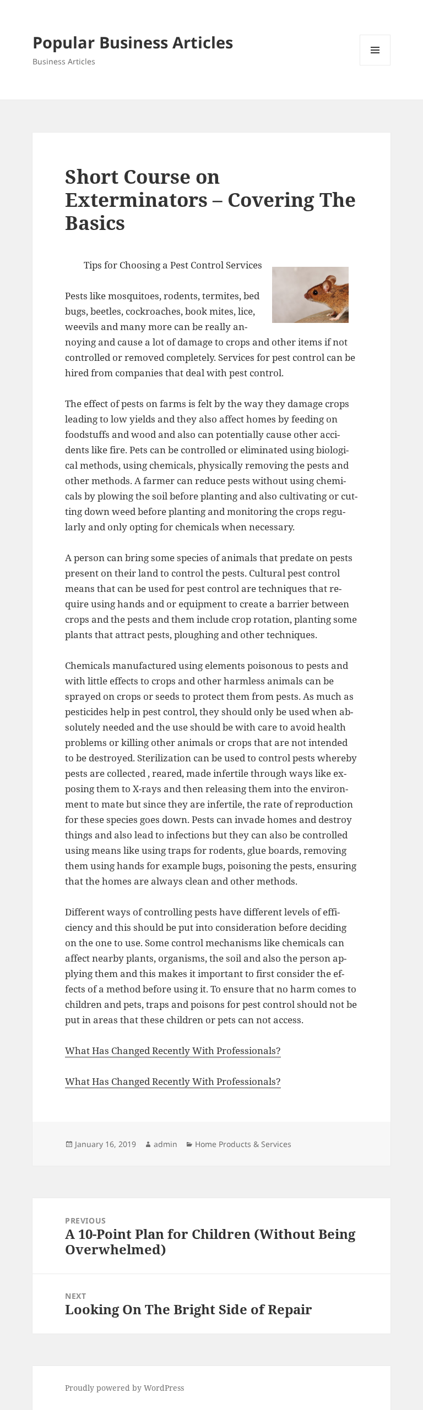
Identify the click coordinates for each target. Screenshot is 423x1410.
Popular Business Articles (132, 42)
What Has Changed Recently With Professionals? (173, 1050)
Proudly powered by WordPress (124, 1387)
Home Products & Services (243, 1144)
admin (165, 1144)
